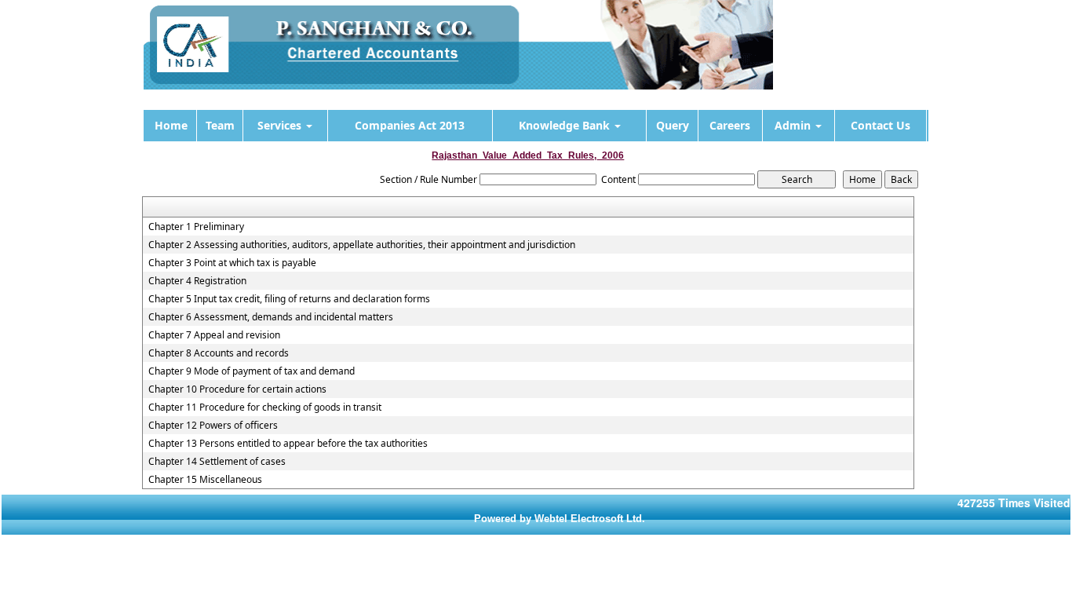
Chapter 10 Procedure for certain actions (237, 389)
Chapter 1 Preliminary (196, 227)
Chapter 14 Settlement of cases (217, 461)
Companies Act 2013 (410, 125)
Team (220, 125)
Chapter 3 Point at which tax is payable (232, 263)
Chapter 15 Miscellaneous (205, 479)
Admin (794, 125)
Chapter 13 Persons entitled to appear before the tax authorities (288, 443)
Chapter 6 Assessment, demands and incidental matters (270, 317)
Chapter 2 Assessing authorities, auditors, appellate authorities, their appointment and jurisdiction (361, 245)
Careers (729, 125)
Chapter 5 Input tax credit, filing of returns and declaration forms (289, 299)
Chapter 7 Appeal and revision (214, 335)
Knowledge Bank (566, 125)
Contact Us (880, 125)
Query (672, 125)
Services (280, 125)
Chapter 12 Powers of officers (213, 425)
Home (171, 125)
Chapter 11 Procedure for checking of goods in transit (264, 407)
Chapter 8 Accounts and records (218, 353)
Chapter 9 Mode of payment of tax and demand (251, 371)
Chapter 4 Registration (197, 281)
